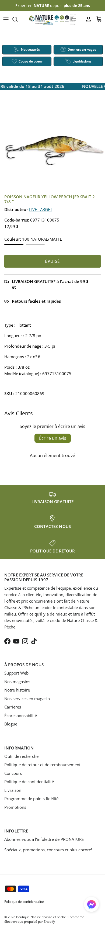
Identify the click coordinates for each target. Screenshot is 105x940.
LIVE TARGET (40, 209)
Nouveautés (30, 49)
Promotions (15, 807)
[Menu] (6, 19)
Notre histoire (17, 690)
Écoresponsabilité (20, 715)
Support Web (16, 673)
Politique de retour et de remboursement (42, 764)
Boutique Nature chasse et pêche (41, 917)
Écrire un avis (52, 438)
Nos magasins (17, 681)
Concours (13, 773)
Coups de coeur (31, 61)
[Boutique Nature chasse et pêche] (52, 19)
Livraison (12, 790)
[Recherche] (18, 19)
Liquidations (82, 61)
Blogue (10, 724)
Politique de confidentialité (29, 781)
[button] (91, 904)
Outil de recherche (21, 756)
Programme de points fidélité (31, 798)
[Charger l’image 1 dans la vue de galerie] (52, 149)
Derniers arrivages (82, 49)
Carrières (12, 707)
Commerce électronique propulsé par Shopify (44, 919)
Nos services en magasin (27, 698)
